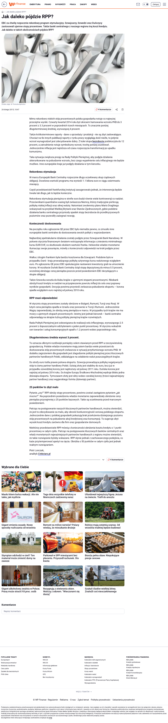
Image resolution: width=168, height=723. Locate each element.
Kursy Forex (47, 668)
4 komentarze (104, 109)
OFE (44, 674)
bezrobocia (98, 141)
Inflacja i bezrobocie (92, 666)
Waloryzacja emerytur (9, 663)
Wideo (94, 4)
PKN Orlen (4, 674)
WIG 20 (45, 660)
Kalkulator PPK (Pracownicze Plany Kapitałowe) (102, 680)
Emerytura (35, 4)
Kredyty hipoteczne (133, 667)
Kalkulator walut (90, 674)
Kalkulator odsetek (91, 663)
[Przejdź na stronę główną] (4, 6)
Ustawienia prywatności (123, 700)
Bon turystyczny (48, 677)
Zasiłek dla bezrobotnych (10, 671)
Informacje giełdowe (50, 666)
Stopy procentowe (91, 668)
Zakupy (83, 4)
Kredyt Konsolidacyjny (134, 673)
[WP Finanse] (19, 4)
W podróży (60, 4)
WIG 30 (45, 663)
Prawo (48, 4)
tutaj (50, 718)
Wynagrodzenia (90, 683)
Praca (73, 4)
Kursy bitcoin (47, 671)
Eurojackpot (5, 660)
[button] (145, 4)
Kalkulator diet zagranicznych (95, 660)
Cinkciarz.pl (44, 453)
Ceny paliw (5, 668)
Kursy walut (89, 671)
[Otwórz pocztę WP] (138, 4)
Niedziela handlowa (8, 666)
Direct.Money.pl (131, 678)
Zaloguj (156, 4)
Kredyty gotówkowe (133, 662)
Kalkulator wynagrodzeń (93, 677)
